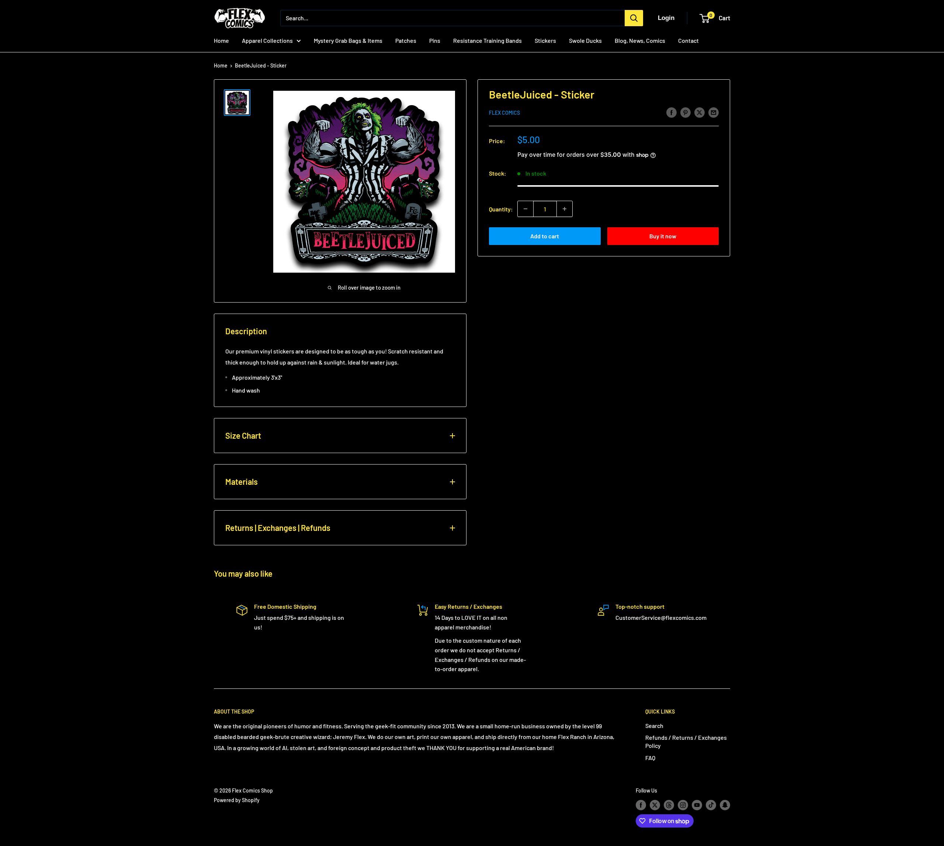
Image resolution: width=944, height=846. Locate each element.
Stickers (545, 40)
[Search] (634, 18)
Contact (688, 40)
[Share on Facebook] (671, 112)
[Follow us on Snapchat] (725, 805)
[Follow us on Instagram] (683, 805)
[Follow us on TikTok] (711, 805)
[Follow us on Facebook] (641, 805)
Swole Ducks (585, 40)
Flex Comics (504, 113)
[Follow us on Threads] (669, 805)
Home (221, 40)
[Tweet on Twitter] (699, 112)
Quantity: (501, 208)
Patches (405, 40)
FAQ (650, 757)
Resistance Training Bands (487, 40)
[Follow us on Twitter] (655, 805)
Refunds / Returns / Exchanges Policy (686, 741)
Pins (434, 40)
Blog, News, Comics (640, 40)
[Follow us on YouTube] (697, 805)
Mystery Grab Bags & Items (348, 40)
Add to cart (544, 235)
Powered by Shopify (237, 800)
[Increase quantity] (564, 209)
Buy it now (662, 235)
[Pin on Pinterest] (685, 112)
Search (654, 725)
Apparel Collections (267, 40)
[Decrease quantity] (525, 209)
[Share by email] (713, 112)
